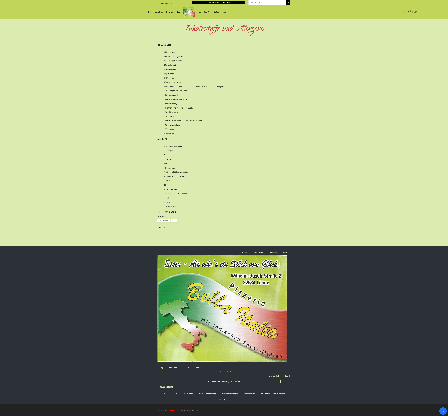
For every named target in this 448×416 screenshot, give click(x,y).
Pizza (235, 2)
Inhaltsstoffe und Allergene (273, 393)
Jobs (224, 12)
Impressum (188, 393)
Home (149, 12)
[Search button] (288, 2)
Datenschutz (249, 393)
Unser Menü (159, 12)
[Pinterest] (224, 371)
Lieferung (169, 12)
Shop (178, 12)
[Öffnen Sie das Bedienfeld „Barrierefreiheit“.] (443, 411)
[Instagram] (220, 371)
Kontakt (216, 12)
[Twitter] (217, 371)
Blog (199, 12)
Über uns (207, 12)
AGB (163, 393)
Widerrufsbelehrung (207, 393)
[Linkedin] (227, 371)
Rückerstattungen (230, 393)
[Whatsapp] (230, 371)
